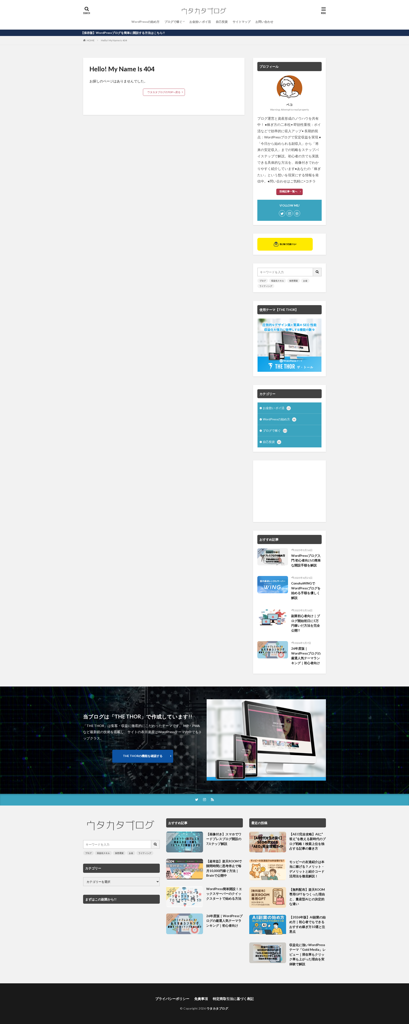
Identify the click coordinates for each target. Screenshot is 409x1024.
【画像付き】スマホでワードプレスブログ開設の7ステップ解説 (223, 839)
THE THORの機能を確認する (143, 756)
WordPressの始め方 (145, 21)
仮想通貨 (293, 280)
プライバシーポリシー (172, 999)
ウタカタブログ (217, 1008)
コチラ (310, 181)
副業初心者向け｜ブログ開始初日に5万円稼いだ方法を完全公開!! (305, 623)
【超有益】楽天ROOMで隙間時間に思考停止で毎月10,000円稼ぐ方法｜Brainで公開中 (224, 868)
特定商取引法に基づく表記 (233, 999)
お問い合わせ (264, 21)
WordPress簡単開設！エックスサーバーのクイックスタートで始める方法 (224, 893)
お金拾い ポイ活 (200, 21)
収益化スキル (277, 280)
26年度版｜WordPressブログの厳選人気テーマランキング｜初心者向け (306, 655)
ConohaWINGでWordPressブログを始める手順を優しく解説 (306, 590)
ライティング (265, 286)
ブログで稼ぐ (173, 21)
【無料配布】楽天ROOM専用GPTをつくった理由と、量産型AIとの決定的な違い (307, 897)
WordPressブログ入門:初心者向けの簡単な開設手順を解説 (306, 560)
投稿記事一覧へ (288, 191)
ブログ (262, 280)
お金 (305, 280)
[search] (317, 272)
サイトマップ (242, 21)
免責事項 (201, 999)
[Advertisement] (289, 491)
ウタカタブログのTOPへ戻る (163, 92)
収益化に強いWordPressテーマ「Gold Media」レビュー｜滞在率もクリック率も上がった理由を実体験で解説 (307, 954)
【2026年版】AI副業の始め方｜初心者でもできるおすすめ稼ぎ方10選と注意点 (307, 924)
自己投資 (222, 21)
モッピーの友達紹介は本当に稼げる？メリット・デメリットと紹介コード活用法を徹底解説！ (306, 869)
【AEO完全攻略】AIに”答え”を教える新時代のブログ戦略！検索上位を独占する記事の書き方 (307, 841)
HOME (91, 40)
